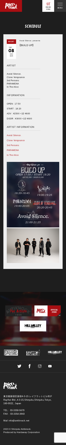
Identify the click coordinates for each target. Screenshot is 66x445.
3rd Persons (13, 145)
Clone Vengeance (16, 140)
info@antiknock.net (19, 420)
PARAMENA (13, 150)
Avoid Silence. (14, 135)
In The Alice (13, 155)
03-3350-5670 (17, 410)
